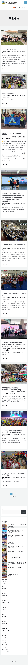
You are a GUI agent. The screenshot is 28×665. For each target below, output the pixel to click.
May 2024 (4, 640)
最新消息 (19, 51)
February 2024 (5, 647)
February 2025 (5, 623)
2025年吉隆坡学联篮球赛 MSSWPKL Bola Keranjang (11, 389)
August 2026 (4, 581)
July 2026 (4, 583)
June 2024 (4, 637)
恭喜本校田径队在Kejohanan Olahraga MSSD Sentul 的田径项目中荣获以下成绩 (17, 563)
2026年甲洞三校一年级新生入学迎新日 (14, 294)
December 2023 (5, 651)
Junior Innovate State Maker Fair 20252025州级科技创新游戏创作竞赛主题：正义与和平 (13, 344)
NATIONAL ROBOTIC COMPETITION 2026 (13, 573)
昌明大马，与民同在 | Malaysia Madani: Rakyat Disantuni (12, 431)
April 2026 (4, 591)
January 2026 (5, 598)
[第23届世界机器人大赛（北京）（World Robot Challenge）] (4, 532)
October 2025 (5, 605)
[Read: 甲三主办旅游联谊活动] (14, 37)
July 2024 (4, 635)
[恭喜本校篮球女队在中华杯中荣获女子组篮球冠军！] (4, 527)
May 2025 (4, 616)
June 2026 (4, 586)
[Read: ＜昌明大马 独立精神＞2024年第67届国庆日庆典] (14, 460)
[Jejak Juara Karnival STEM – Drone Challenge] (4, 543)
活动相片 (7, 350)
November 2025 (5, 602)
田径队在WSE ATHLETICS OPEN (16, 551)
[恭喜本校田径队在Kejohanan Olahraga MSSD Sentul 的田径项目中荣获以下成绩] (4, 564)
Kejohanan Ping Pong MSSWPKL (16, 546)
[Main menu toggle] (25, 2)
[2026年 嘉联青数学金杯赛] (4, 559)
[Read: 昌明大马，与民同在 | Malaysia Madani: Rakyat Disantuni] (14, 418)
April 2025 (4, 619)
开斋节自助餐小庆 (8, 93)
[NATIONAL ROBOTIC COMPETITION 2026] (4, 575)
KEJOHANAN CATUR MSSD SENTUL (11, 134)
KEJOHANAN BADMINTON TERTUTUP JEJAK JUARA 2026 (15, 568)
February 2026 (5, 595)
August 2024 (4, 633)
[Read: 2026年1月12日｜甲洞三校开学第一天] (14, 230)
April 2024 (4, 642)
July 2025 (4, 612)
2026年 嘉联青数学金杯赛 (14, 557)
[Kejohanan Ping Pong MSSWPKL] (4, 548)
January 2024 (5, 649)
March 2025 (4, 621)
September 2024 (5, 630)
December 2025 (5, 600)
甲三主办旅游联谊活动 (9, 49)
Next (14, 496)
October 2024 (5, 628)
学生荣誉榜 (15, 137)
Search (3, 509)
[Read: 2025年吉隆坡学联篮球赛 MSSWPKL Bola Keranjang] (14, 373)
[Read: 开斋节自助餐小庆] (14, 81)
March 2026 (4, 593)
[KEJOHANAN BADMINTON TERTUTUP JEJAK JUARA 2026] (4, 569)
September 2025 (5, 607)
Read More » (5, 69)
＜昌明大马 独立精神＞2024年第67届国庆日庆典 (13, 474)
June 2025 (4, 614)
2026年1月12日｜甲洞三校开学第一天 (13, 245)
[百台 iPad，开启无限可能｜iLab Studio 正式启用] (4, 537)
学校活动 (14, 51)
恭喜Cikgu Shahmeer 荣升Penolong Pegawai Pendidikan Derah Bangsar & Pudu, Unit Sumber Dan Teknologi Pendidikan (13, 197)
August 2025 (4, 609)
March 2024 (4, 644)
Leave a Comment (6, 51)
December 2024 (5, 626)
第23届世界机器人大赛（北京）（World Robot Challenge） (15, 531)
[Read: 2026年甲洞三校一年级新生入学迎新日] (14, 279)
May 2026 (4, 588)
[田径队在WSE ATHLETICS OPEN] (4, 553)
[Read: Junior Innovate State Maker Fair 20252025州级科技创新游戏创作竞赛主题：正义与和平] (14, 328)
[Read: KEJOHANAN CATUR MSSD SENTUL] (14, 118)
